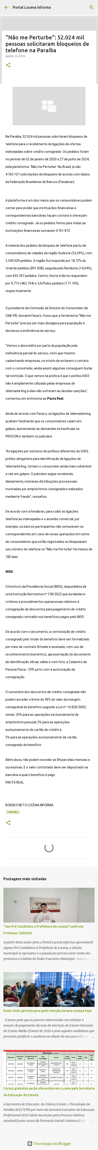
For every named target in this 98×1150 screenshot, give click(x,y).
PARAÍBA (12, 812)
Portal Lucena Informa (32, 7)
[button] (8, 65)
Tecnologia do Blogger (52, 1144)
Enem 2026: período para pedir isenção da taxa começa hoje (47, 1011)
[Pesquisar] (91, 7)
